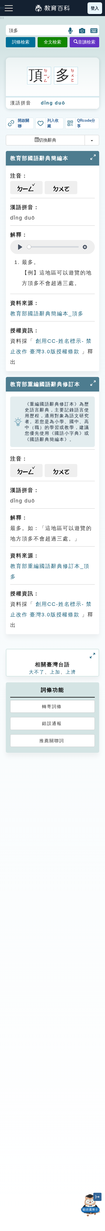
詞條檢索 (20, 41)
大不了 (37, 672)
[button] (71, 30)
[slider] (53, 247)
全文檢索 (52, 41)
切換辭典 (47, 140)
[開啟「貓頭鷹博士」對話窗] (90, 1205)
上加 (55, 672)
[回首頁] (52, 8)
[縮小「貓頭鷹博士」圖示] (97, 1197)
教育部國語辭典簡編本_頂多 (47, 314)
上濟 (71, 672)
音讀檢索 (86, 41)
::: (2, 17)
